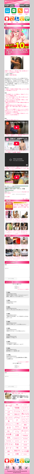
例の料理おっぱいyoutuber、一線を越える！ (24, 257)
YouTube (8, 441)
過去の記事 (12, 22)
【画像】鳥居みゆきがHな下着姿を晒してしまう (16, 105)
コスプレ (17, 441)
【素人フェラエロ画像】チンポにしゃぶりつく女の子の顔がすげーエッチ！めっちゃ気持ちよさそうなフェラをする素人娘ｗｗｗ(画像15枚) (16, 111)
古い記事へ (8, 196)
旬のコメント (22, 22)
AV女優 (8, 434)
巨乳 (8, 438)
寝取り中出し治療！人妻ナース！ (20, 397)
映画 (17, 404)
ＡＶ (25, 442)
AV (9, 454)
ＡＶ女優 (25, 451)
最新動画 (14, 14)
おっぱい (9, 407)
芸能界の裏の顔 (12, 75)
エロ (8, 427)
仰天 (9, 414)
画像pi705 (17, 450)
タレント (25, 410)
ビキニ (25, 454)
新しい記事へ (25, 198)
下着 (22, 191)
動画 (25, 424)
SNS (25, 448)
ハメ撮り (17, 423)
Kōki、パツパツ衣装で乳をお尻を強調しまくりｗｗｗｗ (8, 219)
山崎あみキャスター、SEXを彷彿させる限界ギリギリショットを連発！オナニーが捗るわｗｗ (24, 220)
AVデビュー (9, 424)
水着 (17, 454)
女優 (17, 435)
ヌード (9, 448)
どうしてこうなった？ (17, 191)
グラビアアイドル (17, 431)
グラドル (8, 444)
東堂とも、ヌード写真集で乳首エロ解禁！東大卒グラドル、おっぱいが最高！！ (24, 232)
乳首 (17, 444)
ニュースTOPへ (6, 22)
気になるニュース (25, 415)
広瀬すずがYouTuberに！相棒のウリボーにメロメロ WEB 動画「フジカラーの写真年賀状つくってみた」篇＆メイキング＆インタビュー (17, 168)
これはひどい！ (17, 438)
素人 (9, 431)
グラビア (17, 419)
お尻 (9, 412)
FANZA (25, 435)
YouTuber (25, 438)
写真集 (17, 408)
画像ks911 (17, 414)
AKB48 (25, 444)
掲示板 (20, 14)
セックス (9, 418)
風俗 (26, 14)
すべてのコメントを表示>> (23, 289)
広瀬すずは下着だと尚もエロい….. (13, 119)
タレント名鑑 (17, 22)
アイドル (10, 191)
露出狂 (9, 193)
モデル (17, 426)
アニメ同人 (7, 14)
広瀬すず (25, 191)
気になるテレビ (25, 431)
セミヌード (25, 407)
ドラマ (25, 404)
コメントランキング (27, 22)
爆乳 (9, 451)
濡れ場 (25, 428)
